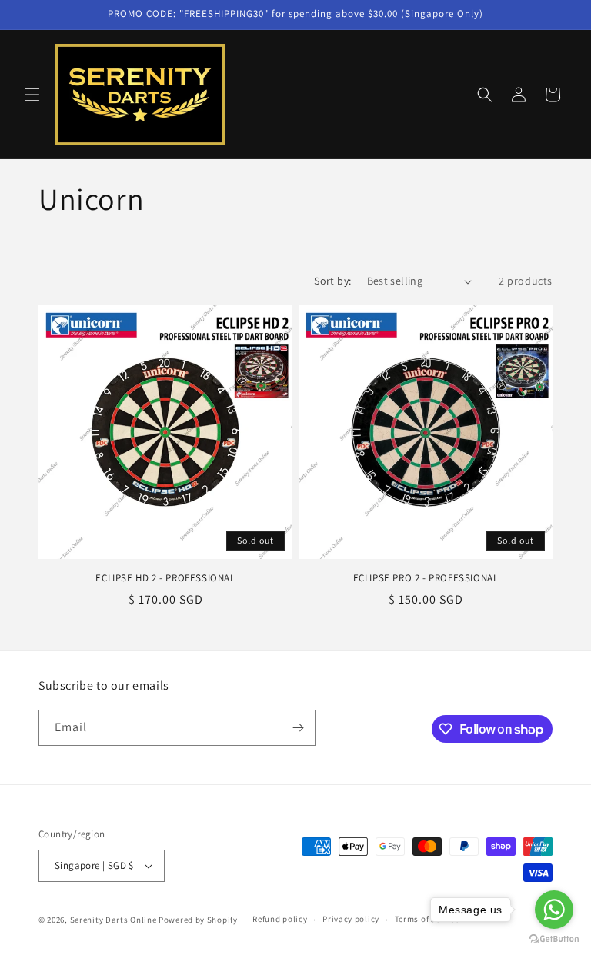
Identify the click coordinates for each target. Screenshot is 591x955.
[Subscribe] (298, 728)
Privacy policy (350, 918)
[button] (32, 94)
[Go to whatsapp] (554, 909)
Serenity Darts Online (113, 919)
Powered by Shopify (198, 919)
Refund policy (279, 918)
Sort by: (332, 281)
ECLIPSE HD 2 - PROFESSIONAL (165, 578)
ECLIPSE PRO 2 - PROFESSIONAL (426, 578)
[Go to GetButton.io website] (554, 939)
